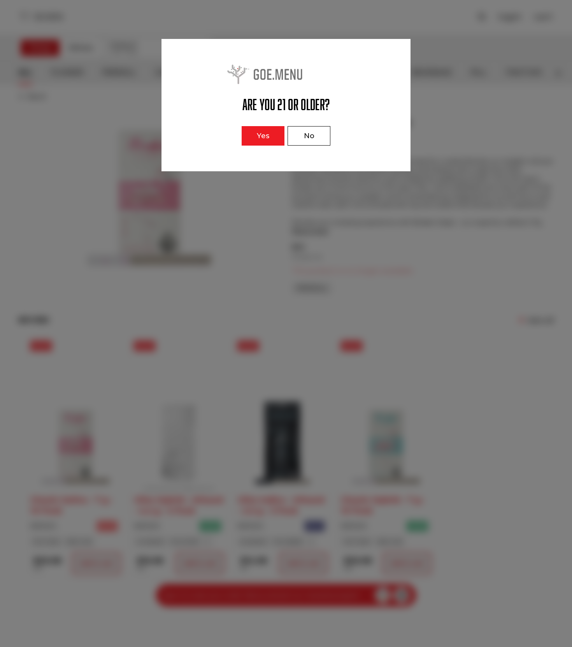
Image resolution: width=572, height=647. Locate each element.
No (309, 136)
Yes (263, 136)
